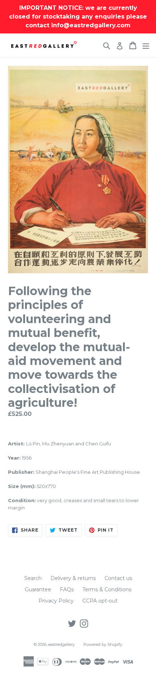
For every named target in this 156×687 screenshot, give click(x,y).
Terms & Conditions (106, 589)
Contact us (118, 578)
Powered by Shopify (102, 644)
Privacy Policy (56, 600)
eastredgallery (61, 644)
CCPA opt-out (100, 600)
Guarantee (38, 589)
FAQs (67, 589)
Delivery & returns (73, 578)
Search (33, 578)
